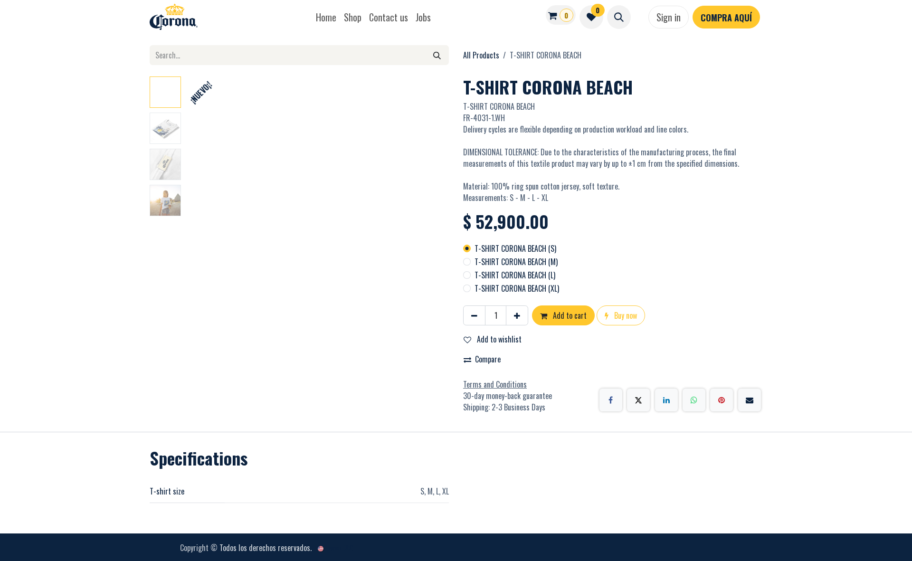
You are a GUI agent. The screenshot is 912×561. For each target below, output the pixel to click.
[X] (638, 400)
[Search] (437, 55)
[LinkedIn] (666, 400)
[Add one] (517, 315)
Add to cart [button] (569, 315)
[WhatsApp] (694, 400)
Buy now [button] (624, 315)
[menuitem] (326, 17)
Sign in (668, 17)
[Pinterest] (721, 400)
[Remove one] (474, 315)
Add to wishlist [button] (498, 339)
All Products (481, 55)
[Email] (749, 400)
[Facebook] (610, 400)
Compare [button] (488, 359)
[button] (619, 17)
